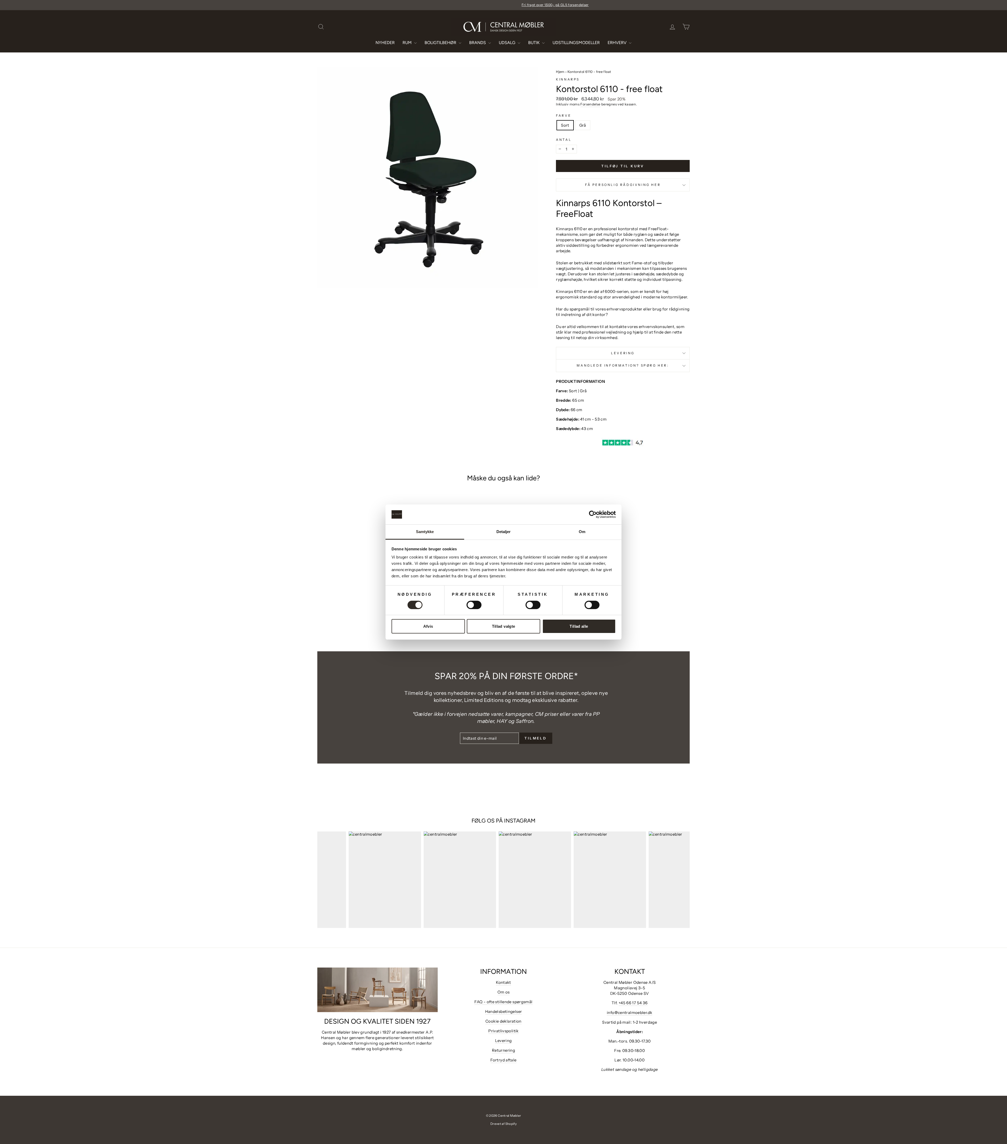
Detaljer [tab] (503, 531)
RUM (408, 42)
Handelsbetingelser (503, 1011)
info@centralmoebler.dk (629, 1012)
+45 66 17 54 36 (633, 1002)
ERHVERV (618, 42)
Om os (503, 992)
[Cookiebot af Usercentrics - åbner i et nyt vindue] (593, 514)
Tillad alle (579, 626)
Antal (563, 140)
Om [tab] (582, 531)
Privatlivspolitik (503, 1030)
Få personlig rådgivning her (623, 185)
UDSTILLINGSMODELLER (576, 42)
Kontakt (503, 982)
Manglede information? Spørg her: (623, 365)
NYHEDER (385, 42)
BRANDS (478, 42)
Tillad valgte (503, 626)
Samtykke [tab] (425, 531)
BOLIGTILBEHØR (441, 42)
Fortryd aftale (503, 1059)
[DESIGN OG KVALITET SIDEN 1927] (377, 990)
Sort (565, 125)
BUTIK (534, 42)
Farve (563, 115)
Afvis (428, 626)
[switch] (474, 605)
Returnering (503, 1050)
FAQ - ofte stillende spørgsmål (503, 1001)
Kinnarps (568, 79)
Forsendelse (590, 104)
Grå (582, 125)
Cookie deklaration (503, 1021)
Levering (623, 353)
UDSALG (507, 42)
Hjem (560, 72)
